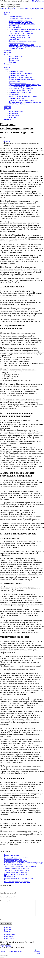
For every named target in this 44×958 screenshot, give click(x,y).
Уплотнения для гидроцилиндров (16, 870)
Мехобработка (9, 876)
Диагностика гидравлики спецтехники (18, 878)
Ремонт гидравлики (11, 855)
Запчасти (7, 931)
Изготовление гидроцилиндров (15, 861)
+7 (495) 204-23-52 (6, 3)
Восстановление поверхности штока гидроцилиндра (23, 863)
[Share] (3, 955)
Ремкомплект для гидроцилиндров (17, 882)
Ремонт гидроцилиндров (13, 859)
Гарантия (7, 929)
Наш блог (7, 927)
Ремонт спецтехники (12, 880)
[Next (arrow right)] (3, 957)
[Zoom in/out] (7, 955)
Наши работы (9, 938)
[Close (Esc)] (1, 955)
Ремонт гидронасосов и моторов (16, 857)
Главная (7, 141)
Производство (9, 935)
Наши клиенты (9, 936)
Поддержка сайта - (11, 951)
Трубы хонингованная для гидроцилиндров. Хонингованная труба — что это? (20, 867)
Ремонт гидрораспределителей (15, 874)
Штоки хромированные (13, 864)
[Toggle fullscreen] (5, 955)
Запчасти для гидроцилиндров (15, 872)
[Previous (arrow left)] (1, 957)
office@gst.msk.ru (37, 1)
